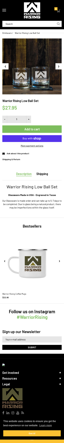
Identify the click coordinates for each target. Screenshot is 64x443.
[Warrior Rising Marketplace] (32, 10)
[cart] (59, 11)
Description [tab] (24, 174)
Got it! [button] (32, 433)
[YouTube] (17, 413)
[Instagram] (12, 413)
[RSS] (22, 413)
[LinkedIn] (7, 413)
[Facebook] (3, 413)
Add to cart (32, 129)
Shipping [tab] (42, 174)
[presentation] (4, 261)
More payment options (32, 145)
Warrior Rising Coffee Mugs (14, 294)
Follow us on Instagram (32, 314)
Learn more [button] (45, 425)
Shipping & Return (11, 159)
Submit (32, 347)
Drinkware (7, 33)
